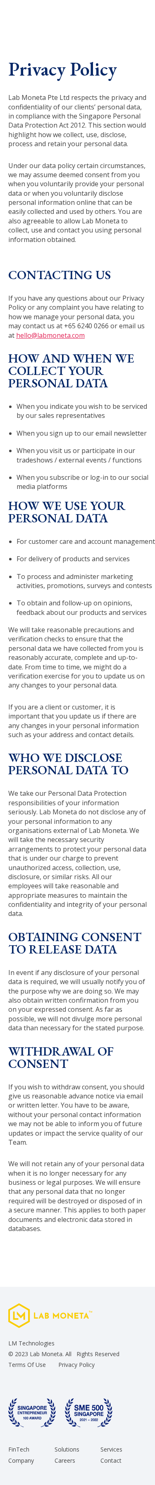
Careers (65, 1460)
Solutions (67, 1449)
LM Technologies (31, 1343)
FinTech (18, 1449)
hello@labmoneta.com (50, 335)
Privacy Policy (76, 1365)
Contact (111, 1460)
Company (21, 1460)
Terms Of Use (27, 1365)
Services (111, 1449)
